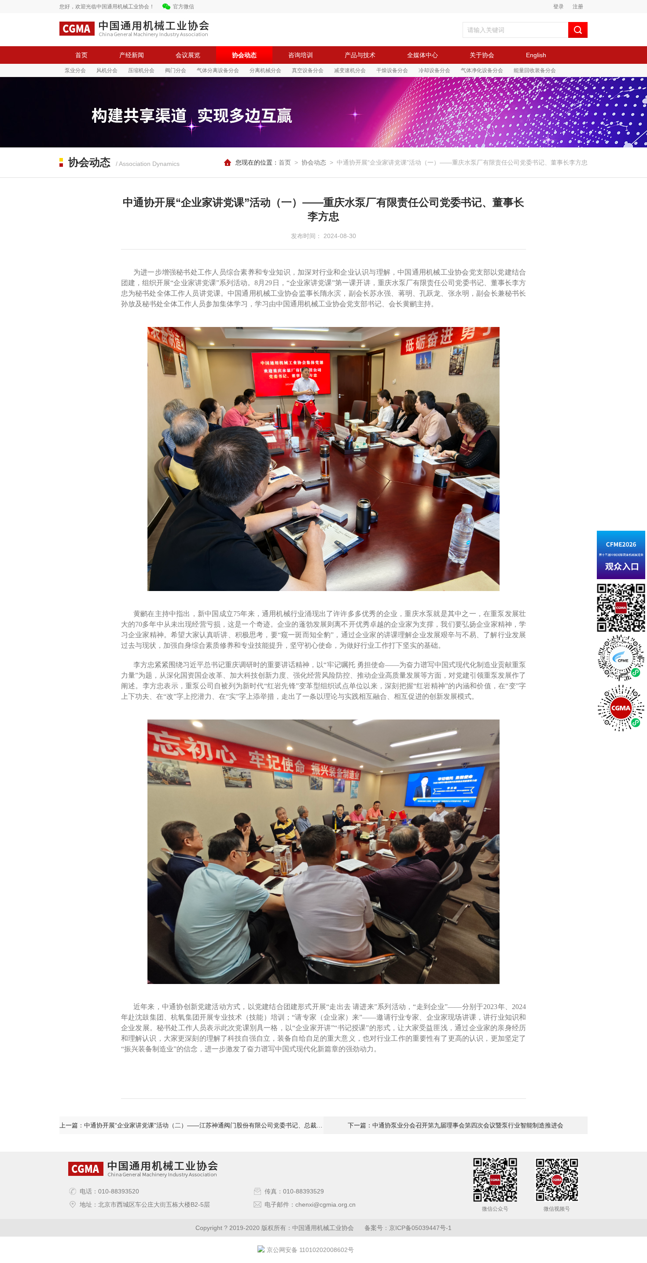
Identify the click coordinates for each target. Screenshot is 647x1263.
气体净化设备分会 (482, 70)
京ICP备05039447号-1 (420, 1227)
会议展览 (188, 55)
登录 (558, 7)
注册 (578, 7)
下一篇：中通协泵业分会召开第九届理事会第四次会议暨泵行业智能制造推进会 (455, 1125)
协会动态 (244, 55)
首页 (81, 55)
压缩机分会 (141, 70)
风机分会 (107, 70)
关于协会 (482, 55)
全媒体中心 (422, 55)
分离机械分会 (265, 70)
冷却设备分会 (434, 70)
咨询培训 (300, 55)
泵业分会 (75, 70)
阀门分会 (175, 70)
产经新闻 (131, 55)
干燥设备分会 (392, 70)
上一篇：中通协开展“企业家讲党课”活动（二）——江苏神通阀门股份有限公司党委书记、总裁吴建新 (191, 1125)
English (536, 55)
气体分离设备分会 (218, 70)
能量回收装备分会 (535, 70)
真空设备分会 (308, 70)
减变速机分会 (350, 70)
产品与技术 (360, 55)
